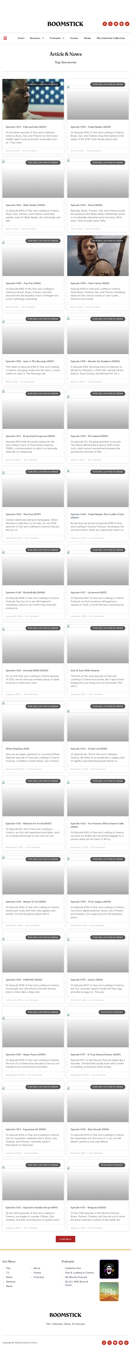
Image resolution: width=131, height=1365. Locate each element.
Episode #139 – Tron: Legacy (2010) (91, 901)
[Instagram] (105, 24)
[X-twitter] (110, 24)
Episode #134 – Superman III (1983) (26, 1129)
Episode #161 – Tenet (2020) (87, 205)
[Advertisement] (58, 7)
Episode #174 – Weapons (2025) (88, 1207)
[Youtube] (116, 24)
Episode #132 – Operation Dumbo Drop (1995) (32, 1207)
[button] (65, 1239)
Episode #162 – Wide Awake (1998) (25, 205)
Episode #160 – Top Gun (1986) (23, 283)
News (21, 38)
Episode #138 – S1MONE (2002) (24, 979)
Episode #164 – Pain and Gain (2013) (26, 126)
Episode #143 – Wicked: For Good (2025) (28, 823)
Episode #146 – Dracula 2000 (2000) (27, 670)
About (87, 38)
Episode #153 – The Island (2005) (89, 436)
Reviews (35, 38)
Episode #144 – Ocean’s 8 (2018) (89, 748)
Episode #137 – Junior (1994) (87, 979)
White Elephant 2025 (17, 748)
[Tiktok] (127, 24)
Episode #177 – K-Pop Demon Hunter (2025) (96, 1054)
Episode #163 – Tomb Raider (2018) (91, 126)
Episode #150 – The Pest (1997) (23, 514)
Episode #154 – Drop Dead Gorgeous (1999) (30, 436)
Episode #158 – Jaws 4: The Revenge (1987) (30, 361)
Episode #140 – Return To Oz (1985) (26, 901)
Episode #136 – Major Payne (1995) (26, 1054)
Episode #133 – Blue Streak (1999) (90, 1129)
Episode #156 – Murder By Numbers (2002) (95, 361)
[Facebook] (121, 24)
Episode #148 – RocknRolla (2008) (25, 592)
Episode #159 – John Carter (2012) (90, 283)
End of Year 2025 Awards (85, 670)
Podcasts (55, 38)
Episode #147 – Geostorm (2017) (89, 592)
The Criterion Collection (110, 38)
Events (74, 38)
